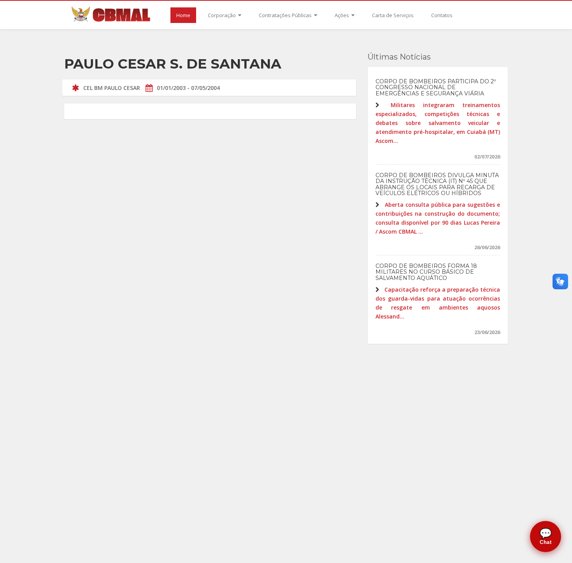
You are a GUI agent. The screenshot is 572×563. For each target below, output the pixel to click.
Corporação (222, 15)
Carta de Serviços (393, 15)
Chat (545, 536)
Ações (342, 15)
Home (183, 15)
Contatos (442, 15)
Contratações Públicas (286, 15)
